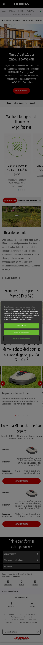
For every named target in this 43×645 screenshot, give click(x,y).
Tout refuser (21, 326)
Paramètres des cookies (21, 338)
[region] (21, 322)
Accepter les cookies (21, 332)
